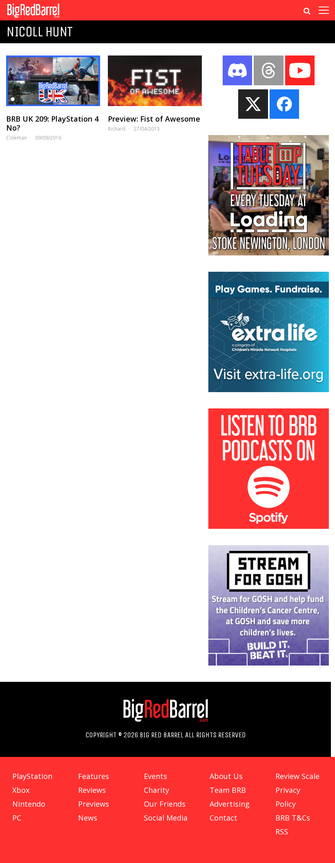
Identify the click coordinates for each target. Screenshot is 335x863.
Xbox (20, 790)
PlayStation (32, 776)
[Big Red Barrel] (33, 18)
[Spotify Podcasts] (268, 526)
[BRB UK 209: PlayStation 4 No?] (53, 80)
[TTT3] (268, 252)
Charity (156, 790)
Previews (93, 804)
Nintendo (28, 804)
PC (16, 818)
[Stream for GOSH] (268, 663)
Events (155, 776)
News (87, 818)
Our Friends (164, 804)
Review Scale (297, 776)
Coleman (16, 137)
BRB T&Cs (292, 818)
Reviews (92, 790)
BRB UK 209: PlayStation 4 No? (52, 123)
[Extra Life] (268, 389)
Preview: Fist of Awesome (154, 119)
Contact (223, 818)
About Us (226, 776)
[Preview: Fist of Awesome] (155, 80)
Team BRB (228, 790)
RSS (281, 831)
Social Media (166, 818)
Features (93, 776)
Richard (116, 128)
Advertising (230, 804)
